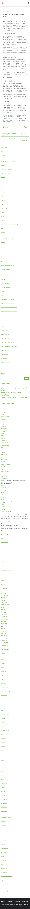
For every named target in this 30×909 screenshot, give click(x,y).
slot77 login (3, 424)
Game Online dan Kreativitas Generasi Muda (11, 392)
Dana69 (3, 452)
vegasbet (3, 495)
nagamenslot (4, 840)
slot (9, 224)
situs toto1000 (4, 208)
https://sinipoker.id (5, 354)
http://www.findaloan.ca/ (6, 370)
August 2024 (4, 626)
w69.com (3, 856)
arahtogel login (4, 411)
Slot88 (2, 546)
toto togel (3, 502)
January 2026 (4, 597)
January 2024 (4, 638)
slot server (3, 718)
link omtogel (4, 492)
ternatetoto (3, 155)
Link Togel (3, 679)
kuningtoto (3, 466)
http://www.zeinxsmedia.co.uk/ (7, 342)
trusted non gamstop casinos (7, 691)
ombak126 (3, 860)
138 (2, 675)
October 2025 (4, 602)
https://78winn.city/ (5, 338)
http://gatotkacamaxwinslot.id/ (7, 299)
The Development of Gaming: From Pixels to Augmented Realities (13, 134)
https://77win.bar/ (5, 334)
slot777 (2, 151)
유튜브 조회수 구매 (5, 699)
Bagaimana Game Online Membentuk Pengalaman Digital (14, 387)
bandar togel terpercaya (6, 501)
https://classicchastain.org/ (6, 817)
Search (3, 374)
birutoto (3, 461)
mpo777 (3, 431)
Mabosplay (3, 196)
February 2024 (4, 637)
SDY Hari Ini (3, 825)
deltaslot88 (3, 366)
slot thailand (4, 478)
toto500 (2, 250)
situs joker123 (4, 534)
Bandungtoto (4, 791)
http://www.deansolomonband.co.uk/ (9, 346)
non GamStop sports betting (7, 238)
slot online (3, 426)
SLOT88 (2, 659)
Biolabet (3, 440)
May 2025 (3, 611)
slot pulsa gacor (5, 428)
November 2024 (5, 621)
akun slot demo (4, 542)
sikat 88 (3, 447)
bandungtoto (4, 872)
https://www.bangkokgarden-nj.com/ (8, 322)
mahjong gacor (4, 475)
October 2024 (4, 623)
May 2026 (3, 592)
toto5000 (3, 192)
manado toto (4, 811)
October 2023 (4, 644)
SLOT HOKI (3, 683)
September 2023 (5, 645)
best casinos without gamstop (7, 265)
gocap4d (3, 538)
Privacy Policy (25, 901)
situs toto (3, 418)
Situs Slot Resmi (4, 868)
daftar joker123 (4, 442)
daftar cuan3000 (4, 771)
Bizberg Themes (21, 906)
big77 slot (5, 473)
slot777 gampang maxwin (6, 570)
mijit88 (2, 457)
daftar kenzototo (5, 416)
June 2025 (3, 609)
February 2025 (4, 616)
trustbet (3, 574)
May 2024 (3, 631)
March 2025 (4, 614)
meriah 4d (3, 181)
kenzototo (3, 557)
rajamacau (3, 200)
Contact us (10, 901)
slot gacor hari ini (5, 508)
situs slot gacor (4, 754)
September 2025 (5, 604)
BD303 (2, 726)
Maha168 (3, 177)
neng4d (2, 760)
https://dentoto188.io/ (6, 511)
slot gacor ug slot (5, 488)
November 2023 (5, 642)
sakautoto (3, 430)
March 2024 (4, 635)
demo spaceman (5, 471)
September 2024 (5, 625)
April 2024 (3, 633)
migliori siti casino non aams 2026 (8, 161)
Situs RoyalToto (4, 459)
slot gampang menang (5, 253)
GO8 (2, 295)
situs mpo (3, 767)
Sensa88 (3, 844)
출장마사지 (10, 28)
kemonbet (3, 497)
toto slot (3, 184)
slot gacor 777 (23, 514)
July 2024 (3, 628)
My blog (3, 653)
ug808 (2, 764)
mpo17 (2, 433)
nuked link (3, 438)
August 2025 (4, 606)
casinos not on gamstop (6, 269)
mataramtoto (4, 807)
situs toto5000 (4, 330)
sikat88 (2, 212)
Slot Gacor (3, 463)
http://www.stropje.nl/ (5, 350)
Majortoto (3, 443)
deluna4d (3, 449)
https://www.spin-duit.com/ (7, 412)
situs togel (3, 490)
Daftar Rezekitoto (4, 553)
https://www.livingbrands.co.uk (7, 891)
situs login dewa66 (5, 714)
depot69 (3, 232)
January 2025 (4, 618)
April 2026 (3, 593)
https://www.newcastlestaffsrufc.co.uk (9, 307)
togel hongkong (4, 421)
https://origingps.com (5, 147)
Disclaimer (17, 901)
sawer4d (3, 456)
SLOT (2, 710)
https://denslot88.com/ (6, 494)
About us (3, 901)
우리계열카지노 (4, 695)
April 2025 (3, 612)
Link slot (3, 204)
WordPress (7, 906)
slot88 (2, 722)
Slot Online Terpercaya (5, 884)
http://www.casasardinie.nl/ (6, 876)
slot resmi (3, 746)
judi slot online (4, 454)
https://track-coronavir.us (6, 315)
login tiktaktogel (4, 687)
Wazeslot (3, 779)
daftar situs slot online (6, 469)
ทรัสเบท (2, 667)
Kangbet (3, 706)
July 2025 (3, 607)
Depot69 (3, 435)
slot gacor (3, 165)
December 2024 (4, 619)
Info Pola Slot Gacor (5, 887)
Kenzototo (3, 821)
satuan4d (3, 787)
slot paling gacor (5, 487)
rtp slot (2, 580)
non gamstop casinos (5, 246)
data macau (3, 257)
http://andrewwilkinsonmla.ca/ (7, 880)
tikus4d (2, 550)
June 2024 (3, 630)
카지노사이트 (4, 852)
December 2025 (4, 599)
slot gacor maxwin (5, 283)
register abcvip (4, 358)
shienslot (3, 499)
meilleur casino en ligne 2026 (7, 169)
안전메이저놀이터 (4, 671)
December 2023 (4, 640)
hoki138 (2, 702)
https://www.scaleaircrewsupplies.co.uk (9, 311)
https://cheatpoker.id (5, 362)
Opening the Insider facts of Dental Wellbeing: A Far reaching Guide (15, 139)
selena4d (3, 504)
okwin (2, 291)
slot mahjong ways (5, 464)
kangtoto (3, 468)
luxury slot (3, 279)
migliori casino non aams (6, 173)
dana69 (2, 261)
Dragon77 (3, 480)
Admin (6, 127)
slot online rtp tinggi (5, 730)
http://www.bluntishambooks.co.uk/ (9, 450)
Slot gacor (3, 738)
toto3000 (3, 242)
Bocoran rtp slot (5, 445)
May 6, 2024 (6, 11)
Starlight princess (4, 188)
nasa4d (2, 561)
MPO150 (3, 216)
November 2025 (5, 600)
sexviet (2, 326)
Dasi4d (2, 833)
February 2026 (4, 595)
